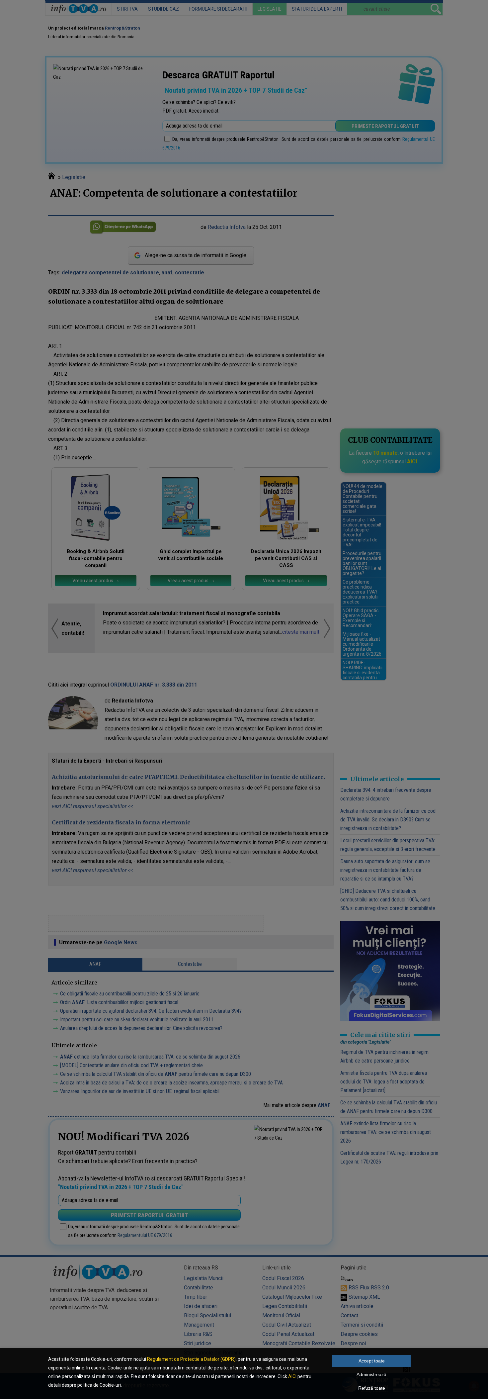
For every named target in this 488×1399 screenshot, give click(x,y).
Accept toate (372, 1360)
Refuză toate (371, 1388)
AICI (292, 1376)
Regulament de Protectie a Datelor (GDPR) (191, 1359)
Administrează (371, 1374)
